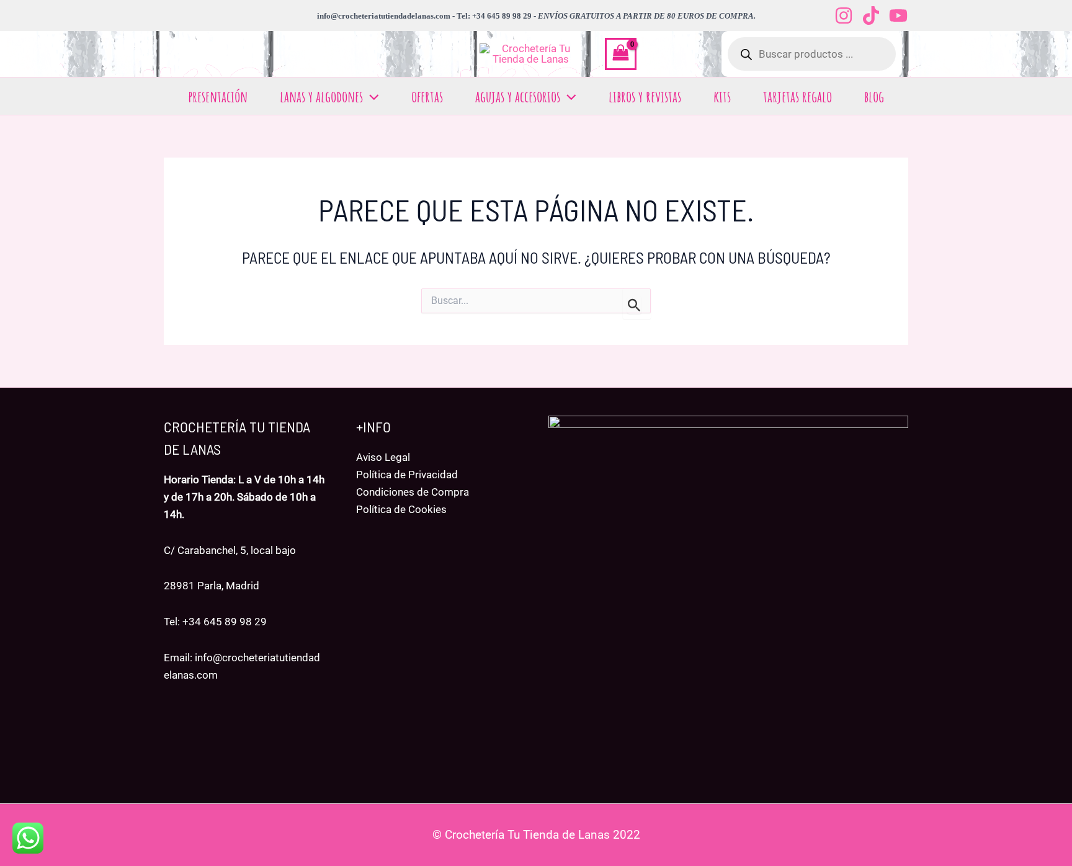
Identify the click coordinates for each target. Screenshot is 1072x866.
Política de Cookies (401, 509)
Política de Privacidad (407, 474)
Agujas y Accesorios (517, 96)
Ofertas (427, 96)
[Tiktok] (871, 15)
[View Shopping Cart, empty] (620, 54)
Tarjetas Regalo (797, 96)
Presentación (218, 96)
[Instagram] (844, 15)
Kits (722, 96)
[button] (371, 96)
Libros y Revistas (645, 96)
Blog (874, 96)
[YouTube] (898, 15)
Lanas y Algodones (321, 96)
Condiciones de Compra (412, 492)
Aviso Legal (383, 457)
